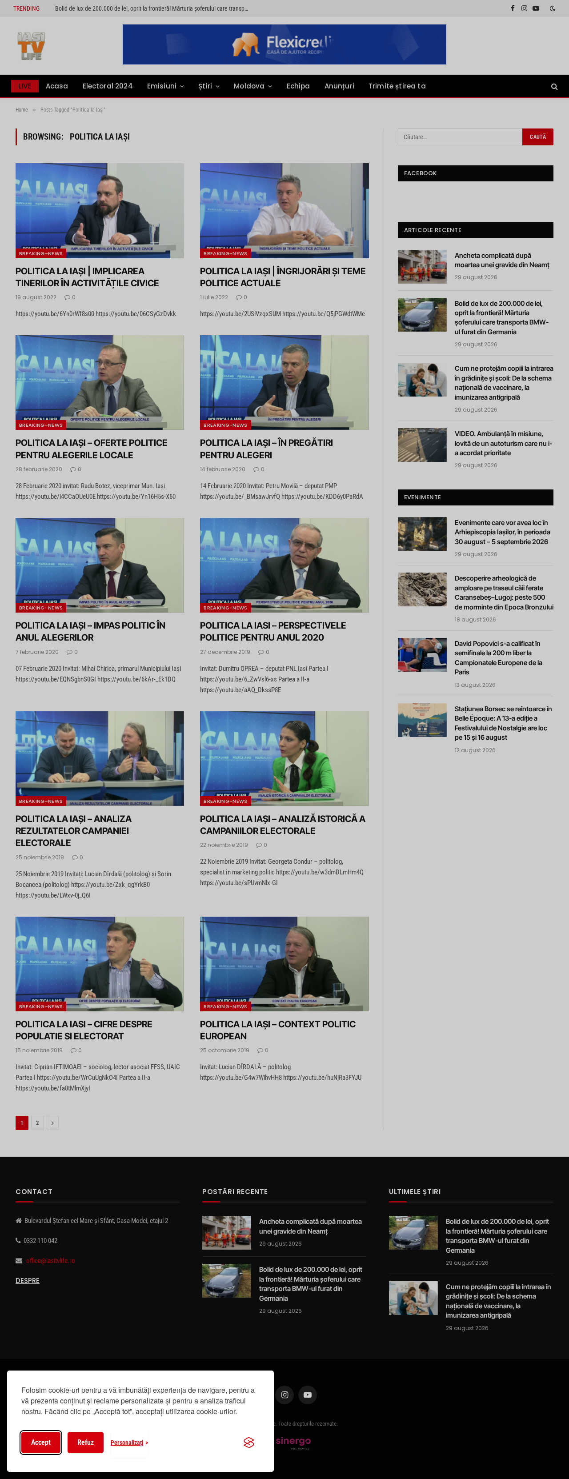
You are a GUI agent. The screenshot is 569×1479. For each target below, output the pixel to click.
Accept (41, 1442)
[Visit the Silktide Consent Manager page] (249, 1442)
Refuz (85, 1442)
